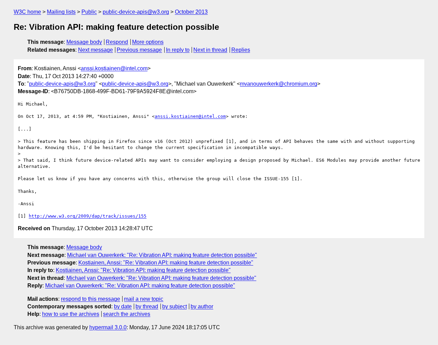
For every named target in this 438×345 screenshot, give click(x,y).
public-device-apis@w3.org (136, 12)
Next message (95, 50)
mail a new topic (143, 299)
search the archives (126, 314)
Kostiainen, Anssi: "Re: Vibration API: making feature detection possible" (165, 263)
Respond (117, 42)
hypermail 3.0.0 (108, 327)
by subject (174, 306)
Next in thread (210, 50)
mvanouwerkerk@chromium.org (278, 84)
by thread (147, 306)
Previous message (139, 50)
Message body (84, 42)
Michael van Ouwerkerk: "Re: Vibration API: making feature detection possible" (162, 255)
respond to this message (90, 299)
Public (89, 12)
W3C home (27, 12)
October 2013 (191, 12)
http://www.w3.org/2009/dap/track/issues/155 (87, 216)
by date (123, 306)
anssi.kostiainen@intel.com (114, 68)
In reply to (178, 50)
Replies (240, 50)
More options (148, 42)
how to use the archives (70, 314)
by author (202, 306)
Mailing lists (61, 12)
